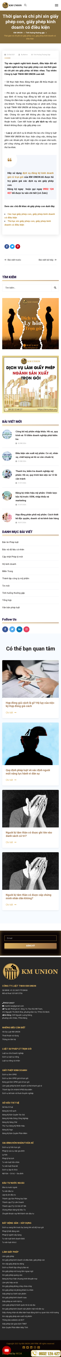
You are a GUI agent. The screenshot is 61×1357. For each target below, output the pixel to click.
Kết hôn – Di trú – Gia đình (12, 1174)
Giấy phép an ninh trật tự (12, 1301)
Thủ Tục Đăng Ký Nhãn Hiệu (13, 1126)
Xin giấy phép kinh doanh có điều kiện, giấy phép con (23, 1260)
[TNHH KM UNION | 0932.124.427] (12, 5)
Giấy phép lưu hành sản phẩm (14, 1294)
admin (25, 54)
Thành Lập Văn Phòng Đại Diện (14, 1199)
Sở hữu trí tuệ (7, 1107)
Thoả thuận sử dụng (10, 1036)
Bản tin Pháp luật (10, 542)
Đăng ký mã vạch (9, 1111)
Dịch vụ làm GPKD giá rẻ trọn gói (15, 1078)
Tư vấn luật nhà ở (9, 1242)
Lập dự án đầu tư (9, 1195)
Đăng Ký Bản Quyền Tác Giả (13, 1115)
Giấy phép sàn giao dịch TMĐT (14, 1324)
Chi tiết (9, 712)
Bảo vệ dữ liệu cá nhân (13, 549)
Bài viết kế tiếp (46, 260)
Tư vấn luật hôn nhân (10, 1162)
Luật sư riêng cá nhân (11, 1061)
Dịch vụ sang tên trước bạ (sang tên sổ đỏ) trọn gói (23, 1227)
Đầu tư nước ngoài (9, 1187)
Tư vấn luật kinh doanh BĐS (13, 1239)
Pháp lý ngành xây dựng (11, 1235)
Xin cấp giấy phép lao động (13, 1264)
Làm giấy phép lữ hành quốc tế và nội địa (18, 1305)
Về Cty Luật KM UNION (11, 1032)
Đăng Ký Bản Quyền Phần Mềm (14, 1133)
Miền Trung (7, 571)
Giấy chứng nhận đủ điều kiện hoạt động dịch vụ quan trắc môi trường (30, 1313)
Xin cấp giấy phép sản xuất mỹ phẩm (17, 1316)
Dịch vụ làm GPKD (9, 1075)
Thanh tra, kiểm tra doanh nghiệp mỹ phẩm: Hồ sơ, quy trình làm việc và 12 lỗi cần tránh (36, 475)
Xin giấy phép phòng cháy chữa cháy (17, 1286)
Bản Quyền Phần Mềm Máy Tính (15, 1327)
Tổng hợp (7, 600)
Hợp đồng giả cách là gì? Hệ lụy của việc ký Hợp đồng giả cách (30, 704)
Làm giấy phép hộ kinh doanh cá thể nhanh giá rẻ (22, 1086)
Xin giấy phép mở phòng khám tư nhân (17, 1290)
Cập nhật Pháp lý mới (12, 556)
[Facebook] (6, 246)
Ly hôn (4, 1155)
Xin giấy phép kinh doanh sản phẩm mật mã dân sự (23, 1309)
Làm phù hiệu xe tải (10, 1283)
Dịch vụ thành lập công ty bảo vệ (15, 1267)
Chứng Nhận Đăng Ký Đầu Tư (14, 1210)
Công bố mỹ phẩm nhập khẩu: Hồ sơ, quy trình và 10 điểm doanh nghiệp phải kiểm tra (37, 435)
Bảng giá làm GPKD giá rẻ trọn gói (15, 1082)
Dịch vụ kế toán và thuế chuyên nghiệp (17, 1093)
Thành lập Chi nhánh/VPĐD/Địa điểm (17, 1090)
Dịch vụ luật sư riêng (10, 1057)
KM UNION (18, 33)
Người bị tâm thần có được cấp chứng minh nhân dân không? (28, 896)
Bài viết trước (14, 260)
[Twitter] (12, 246)
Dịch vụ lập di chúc (10, 1170)
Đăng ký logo (7, 1130)
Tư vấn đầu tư (7, 1191)
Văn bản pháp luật (11, 607)
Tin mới (5, 585)
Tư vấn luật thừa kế (10, 1166)
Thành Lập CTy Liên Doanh (13, 1202)
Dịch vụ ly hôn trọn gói (11, 1147)
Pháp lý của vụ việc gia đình (13, 1151)
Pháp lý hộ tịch (8, 1158)
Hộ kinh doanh (9, 564)
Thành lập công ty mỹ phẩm (15, 578)
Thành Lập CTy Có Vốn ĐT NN (14, 1206)
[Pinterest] (17, 246)
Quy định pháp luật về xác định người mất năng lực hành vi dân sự (28, 772)
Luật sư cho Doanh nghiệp (12, 1053)
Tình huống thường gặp (35, 33)
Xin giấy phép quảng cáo (12, 1275)
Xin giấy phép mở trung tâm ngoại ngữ (17, 1271)
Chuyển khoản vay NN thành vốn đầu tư (18, 1214)
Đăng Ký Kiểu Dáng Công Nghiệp (15, 1118)
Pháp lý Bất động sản (10, 1231)
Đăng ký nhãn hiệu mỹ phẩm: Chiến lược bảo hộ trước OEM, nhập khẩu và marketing (36, 497)
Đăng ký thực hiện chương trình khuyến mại (19, 1279)
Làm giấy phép (8, 1256)
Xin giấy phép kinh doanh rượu (14, 1298)
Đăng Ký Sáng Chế (9, 1122)
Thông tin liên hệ (9, 1039)
